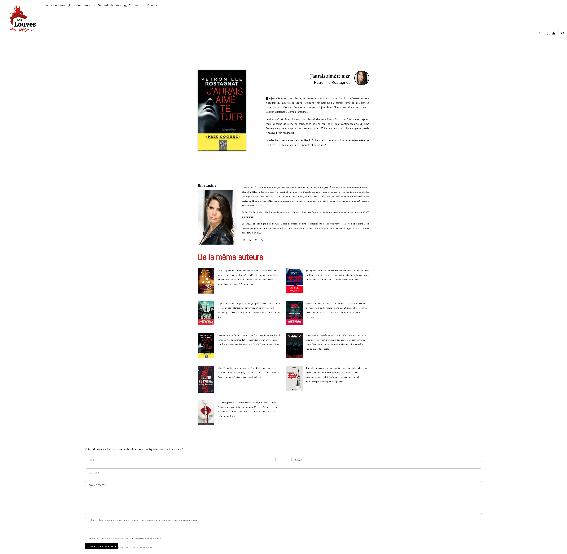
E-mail (299, 460)
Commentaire (97, 485)
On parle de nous (109, 5)
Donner (151, 5)
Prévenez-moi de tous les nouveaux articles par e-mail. (122, 547)
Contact (134, 5)
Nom (92, 460)
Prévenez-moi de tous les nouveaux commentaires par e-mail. (126, 538)
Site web (94, 472)
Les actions (57, 5)
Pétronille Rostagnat (332, 82)
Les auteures (81, 5)
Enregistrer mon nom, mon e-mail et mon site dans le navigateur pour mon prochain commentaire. (144, 519)
